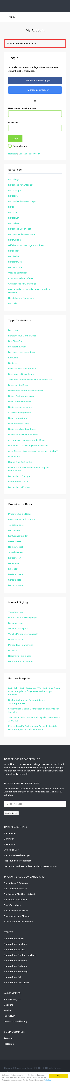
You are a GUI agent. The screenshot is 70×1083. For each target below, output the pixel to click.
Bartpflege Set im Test (19, 229)
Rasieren (12, 363)
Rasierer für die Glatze (19, 656)
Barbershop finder (22, 6)
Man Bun (12, 650)
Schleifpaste (14, 580)
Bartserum (13, 218)
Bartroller (13, 303)
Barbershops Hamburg (15, 944)
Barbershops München (15, 960)
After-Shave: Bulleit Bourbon (18, 921)
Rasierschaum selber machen (23, 434)
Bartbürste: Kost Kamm (15, 899)
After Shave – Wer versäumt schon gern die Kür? (33, 451)
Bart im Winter (15, 267)
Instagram (9, 1044)
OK (58, 1075)
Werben (8, 1010)
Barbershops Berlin (18, 481)
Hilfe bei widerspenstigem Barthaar (26, 245)
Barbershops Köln (13, 977)
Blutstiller (13, 569)
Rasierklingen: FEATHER (16, 910)
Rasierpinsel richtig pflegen (22, 429)
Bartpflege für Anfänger (20, 185)
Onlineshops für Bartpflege (22, 284)
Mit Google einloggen (38, 90)
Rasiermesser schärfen (20, 407)
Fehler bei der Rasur (18, 385)
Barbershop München (19, 487)
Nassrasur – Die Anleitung (21, 374)
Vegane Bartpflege (18, 273)
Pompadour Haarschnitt (20, 645)
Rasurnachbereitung (18, 423)
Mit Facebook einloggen (38, 80)
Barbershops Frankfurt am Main (20, 955)
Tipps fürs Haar (16, 612)
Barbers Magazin (12, 999)
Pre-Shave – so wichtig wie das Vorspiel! (28, 445)
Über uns (8, 1005)
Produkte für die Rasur (19, 514)
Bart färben (14, 256)
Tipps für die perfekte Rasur (18, 861)
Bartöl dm (13, 212)
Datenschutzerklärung (15, 1021)
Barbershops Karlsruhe (16, 966)
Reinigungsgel (15, 547)
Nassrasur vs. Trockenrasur (22, 368)
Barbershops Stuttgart (19, 476)
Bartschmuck (15, 262)
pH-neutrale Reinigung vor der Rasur (26, 440)
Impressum (9, 1016)
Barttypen (13, 330)
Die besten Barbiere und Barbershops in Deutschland (31, 866)
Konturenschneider (18, 536)
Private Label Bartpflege (20, 278)
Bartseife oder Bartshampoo (22, 201)
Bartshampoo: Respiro (15, 888)
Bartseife (13, 196)
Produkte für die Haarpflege (22, 617)
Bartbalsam (14, 223)
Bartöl (11, 207)
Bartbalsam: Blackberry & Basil (19, 894)
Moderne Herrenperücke (20, 661)
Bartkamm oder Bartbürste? (22, 234)
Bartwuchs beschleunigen (21, 352)
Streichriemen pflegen (19, 412)
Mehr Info (47, 1080)
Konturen (13, 357)
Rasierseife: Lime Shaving (17, 916)
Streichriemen (15, 552)
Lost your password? (29, 153)
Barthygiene (14, 240)
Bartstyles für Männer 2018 (22, 335)
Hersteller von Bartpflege (21, 298)
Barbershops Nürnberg (16, 971)
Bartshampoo (15, 190)
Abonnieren (11, 813)
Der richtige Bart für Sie (20, 462)
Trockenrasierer (16, 525)
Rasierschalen (15, 574)
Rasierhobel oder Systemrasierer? (25, 390)
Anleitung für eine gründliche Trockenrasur (30, 379)
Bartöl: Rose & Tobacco (16, 883)
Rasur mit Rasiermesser (20, 401)
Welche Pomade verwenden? (23, 634)
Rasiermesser (15, 541)
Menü (11, 16)
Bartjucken (13, 251)
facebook (9, 1038)
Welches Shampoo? (18, 628)
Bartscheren (14, 558)
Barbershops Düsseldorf (16, 982)
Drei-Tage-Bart (15, 341)
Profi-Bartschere (12, 905)
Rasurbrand (14, 456)
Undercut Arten (16, 639)
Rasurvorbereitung (18, 418)
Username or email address (22, 108)
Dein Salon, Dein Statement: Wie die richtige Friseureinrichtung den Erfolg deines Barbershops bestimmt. (34, 691)
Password (14, 122)
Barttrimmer (14, 530)
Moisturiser (14, 563)
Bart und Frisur (15, 623)
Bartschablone (15, 585)
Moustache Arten (17, 346)
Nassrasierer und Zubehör (21, 519)
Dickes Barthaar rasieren (21, 396)
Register (12, 153)
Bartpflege (13, 179)
